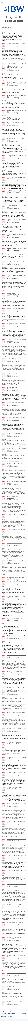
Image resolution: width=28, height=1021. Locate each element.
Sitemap (12, 1011)
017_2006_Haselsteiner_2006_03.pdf (15, 904)
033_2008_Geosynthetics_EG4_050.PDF (16, 787)
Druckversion (6, 1011)
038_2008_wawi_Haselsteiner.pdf (14, 742)
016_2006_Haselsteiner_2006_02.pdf (15, 922)
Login (25, 1011)
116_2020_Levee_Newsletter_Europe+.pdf (16, 190)
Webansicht (24, 1013)
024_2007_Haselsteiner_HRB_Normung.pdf (16, 839)
